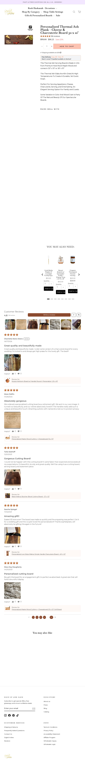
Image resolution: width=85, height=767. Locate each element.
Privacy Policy (48, 730)
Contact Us (8, 734)
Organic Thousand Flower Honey (73, 273)
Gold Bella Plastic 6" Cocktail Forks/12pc (48, 273)
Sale (58, 15)
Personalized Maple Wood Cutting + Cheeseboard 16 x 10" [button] (33, 439)
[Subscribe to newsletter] (33, 708)
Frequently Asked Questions (14, 730)
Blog (45, 708)
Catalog (46, 712)
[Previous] (42, 274)
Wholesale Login (49, 744)
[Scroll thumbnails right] (78, 324)
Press (46, 705)
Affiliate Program (49, 737)
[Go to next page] (55, 617)
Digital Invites (9, 737)
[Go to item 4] (44, 324)
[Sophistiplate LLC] (9, 11)
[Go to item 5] (55, 324)
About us (47, 701)
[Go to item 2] (21, 324)
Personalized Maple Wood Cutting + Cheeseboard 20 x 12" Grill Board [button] (37, 609)
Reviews (7, 741)
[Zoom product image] (18, 39)
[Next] (79, 274)
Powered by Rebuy (60, 301)
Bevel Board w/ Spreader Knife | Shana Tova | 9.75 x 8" (60, 275)
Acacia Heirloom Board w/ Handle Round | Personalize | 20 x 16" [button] (35, 381)
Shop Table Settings (53, 11)
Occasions (50, 8)
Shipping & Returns (11, 727)
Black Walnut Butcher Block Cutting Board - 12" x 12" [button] (31, 497)
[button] (74, 12)
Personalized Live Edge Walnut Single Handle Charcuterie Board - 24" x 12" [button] (39, 554)
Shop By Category (31, 11)
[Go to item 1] (10, 324)
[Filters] (74, 315)
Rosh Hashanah (35, 8)
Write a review (49, 315)
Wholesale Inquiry (50, 741)
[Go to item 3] (32, 324)
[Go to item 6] (66, 324)
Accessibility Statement (52, 734)
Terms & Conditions (50, 727)
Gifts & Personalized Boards (39, 15)
